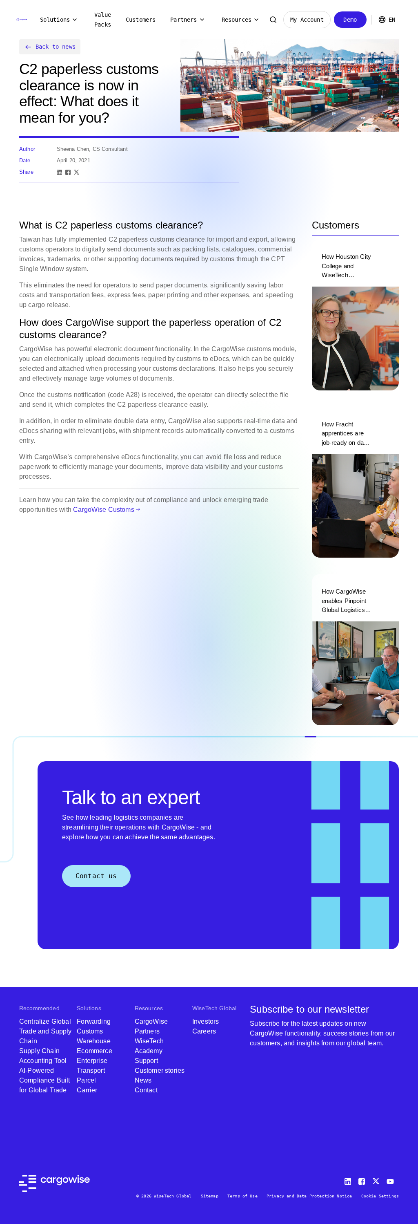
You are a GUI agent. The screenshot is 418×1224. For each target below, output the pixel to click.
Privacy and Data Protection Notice (309, 1196)
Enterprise (92, 1060)
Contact (146, 1090)
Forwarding (94, 1021)
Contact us (96, 876)
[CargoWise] (21, 19)
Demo (350, 19)
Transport (90, 1070)
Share (26, 172)
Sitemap (209, 1196)
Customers (141, 19)
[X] (76, 172)
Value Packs (102, 19)
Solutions (55, 19)
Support (146, 1060)
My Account (307, 19)
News (143, 1080)
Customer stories (160, 1070)
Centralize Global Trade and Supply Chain (45, 1031)
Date (25, 160)
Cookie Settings (380, 1196)
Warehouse (93, 1041)
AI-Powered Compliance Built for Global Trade (44, 1080)
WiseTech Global (214, 1008)
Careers (204, 1031)
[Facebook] (68, 172)
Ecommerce (94, 1050)
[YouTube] (392, 1179)
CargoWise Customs (103, 509)
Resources (236, 19)
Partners (183, 19)
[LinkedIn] (59, 172)
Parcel (86, 1080)
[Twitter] (377, 1179)
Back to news (56, 46)
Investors (205, 1021)
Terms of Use (242, 1196)
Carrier (87, 1090)
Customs (90, 1031)
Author (27, 149)
